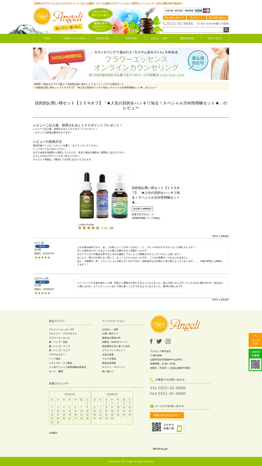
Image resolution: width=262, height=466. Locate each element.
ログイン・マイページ (113, 367)
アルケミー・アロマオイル (63, 333)
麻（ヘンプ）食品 (58, 342)
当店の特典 (131, 38)
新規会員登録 (187, 38)
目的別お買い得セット (79, 84)
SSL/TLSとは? (160, 449)
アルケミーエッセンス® (61, 329)
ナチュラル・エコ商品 (60, 363)
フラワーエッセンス (59, 337)
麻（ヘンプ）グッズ (59, 346)
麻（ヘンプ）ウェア (59, 350)
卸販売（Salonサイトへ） (115, 342)
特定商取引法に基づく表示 (116, 346)
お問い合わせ (215, 38)
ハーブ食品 (55, 358)
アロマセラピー (57, 354)
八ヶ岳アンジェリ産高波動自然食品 (67, 367)
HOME (47, 38)
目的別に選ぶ (103, 38)
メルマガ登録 (109, 358)
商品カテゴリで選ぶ (75, 38)
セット (96, 84)
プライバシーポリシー (113, 350)
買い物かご (108, 371)
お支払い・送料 (159, 38)
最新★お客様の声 (111, 337)
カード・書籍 (56, 371)
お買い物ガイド (110, 333)
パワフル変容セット (113, 84)
